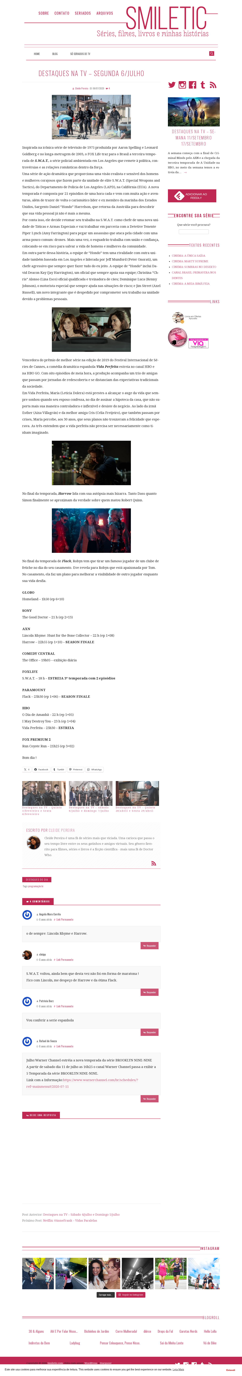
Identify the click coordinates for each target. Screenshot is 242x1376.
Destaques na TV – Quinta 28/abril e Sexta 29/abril (135, 809)
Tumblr (203, 86)
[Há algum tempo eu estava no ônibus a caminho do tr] (38, 1273)
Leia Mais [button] (178, 1369)
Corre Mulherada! (126, 1331)
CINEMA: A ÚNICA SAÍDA (188, 255)
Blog (55, 54)
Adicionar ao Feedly (196, 196)
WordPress (90, 1363)
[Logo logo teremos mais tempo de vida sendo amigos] (104, 1273)
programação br (35, 886)
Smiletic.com (55, 1363)
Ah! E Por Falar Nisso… (64, 1331)
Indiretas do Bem (39, 1342)
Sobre (44, 13)
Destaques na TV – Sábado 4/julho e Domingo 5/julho (81, 1214)
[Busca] (212, 53)
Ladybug (75, 1342)
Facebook (192, 86)
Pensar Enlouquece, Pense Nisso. (120, 1342)
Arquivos (104, 13)
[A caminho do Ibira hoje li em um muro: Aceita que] (171, 1273)
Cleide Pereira (62, 830)
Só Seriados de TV (80, 54)
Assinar (153, 863)
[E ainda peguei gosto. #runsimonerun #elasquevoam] (137, 1273)
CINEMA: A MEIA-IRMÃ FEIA (191, 283)
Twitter (172, 86)
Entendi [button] (230, 1370)
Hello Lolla (210, 1331)
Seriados (83, 13)
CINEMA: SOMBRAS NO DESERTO (194, 267)
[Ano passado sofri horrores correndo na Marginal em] (204, 1273)
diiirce (147, 1331)
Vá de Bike (209, 1342)
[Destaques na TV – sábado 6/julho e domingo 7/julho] (90, 793)
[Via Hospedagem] (198, 347)
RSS (213, 86)
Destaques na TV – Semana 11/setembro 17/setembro (193, 137)
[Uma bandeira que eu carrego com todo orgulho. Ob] (71, 1273)
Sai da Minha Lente (171, 1342)
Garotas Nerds (188, 1331)
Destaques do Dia (37, 879)
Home (37, 54)
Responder (151, 945)
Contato (61, 13)
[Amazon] (186, 324)
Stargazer (106, 1363)
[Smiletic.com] (121, 26)
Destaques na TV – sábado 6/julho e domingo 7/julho (89, 809)
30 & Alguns (36, 1331)
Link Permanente (64, 919)
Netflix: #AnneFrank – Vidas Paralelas (70, 1220)
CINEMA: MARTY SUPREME (190, 261)
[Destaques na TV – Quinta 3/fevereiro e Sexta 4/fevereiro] (44, 793)
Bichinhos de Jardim (96, 1331)
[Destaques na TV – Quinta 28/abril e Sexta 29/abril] (137, 793)
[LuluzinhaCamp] (178, 347)
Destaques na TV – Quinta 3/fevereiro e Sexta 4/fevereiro (42, 810)
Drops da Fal (165, 1331)
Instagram (182, 86)
